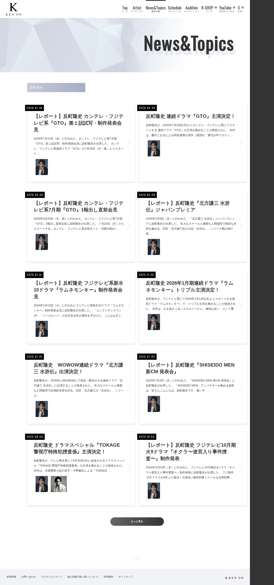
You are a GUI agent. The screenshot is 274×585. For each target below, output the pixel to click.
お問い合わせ (28, 576)
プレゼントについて (51, 576)
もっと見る (137, 521)
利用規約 (108, 576)
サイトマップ (125, 576)
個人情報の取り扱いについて (83, 576)
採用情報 (11, 576)
